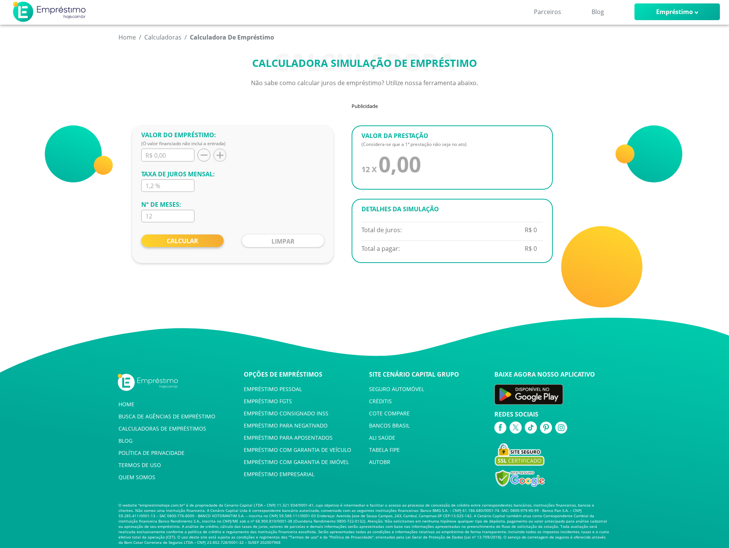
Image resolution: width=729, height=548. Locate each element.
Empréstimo (674, 12)
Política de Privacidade (351, 537)
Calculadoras (162, 37)
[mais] (218, 155)
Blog (598, 12)
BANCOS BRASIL (389, 425)
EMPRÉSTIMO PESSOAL (273, 389)
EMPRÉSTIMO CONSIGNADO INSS (286, 413)
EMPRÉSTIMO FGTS (268, 401)
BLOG (125, 440)
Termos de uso (303, 537)
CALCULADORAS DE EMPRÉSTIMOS (162, 428)
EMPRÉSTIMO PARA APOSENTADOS (288, 437)
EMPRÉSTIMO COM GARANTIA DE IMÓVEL (296, 462)
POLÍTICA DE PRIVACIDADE (151, 452)
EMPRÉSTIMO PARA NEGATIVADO (286, 425)
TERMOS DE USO (139, 465)
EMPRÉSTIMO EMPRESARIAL (279, 474)
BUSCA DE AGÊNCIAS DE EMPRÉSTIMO (166, 416)
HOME (126, 404)
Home (127, 37)
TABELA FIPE (384, 449)
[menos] (202, 155)
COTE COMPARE (389, 413)
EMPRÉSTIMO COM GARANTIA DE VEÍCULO (297, 449)
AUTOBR (379, 462)
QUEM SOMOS (136, 477)
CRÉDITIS (380, 401)
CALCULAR (182, 241)
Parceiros (547, 12)
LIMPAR (283, 241)
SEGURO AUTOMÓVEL (396, 389)
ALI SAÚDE (382, 437)
